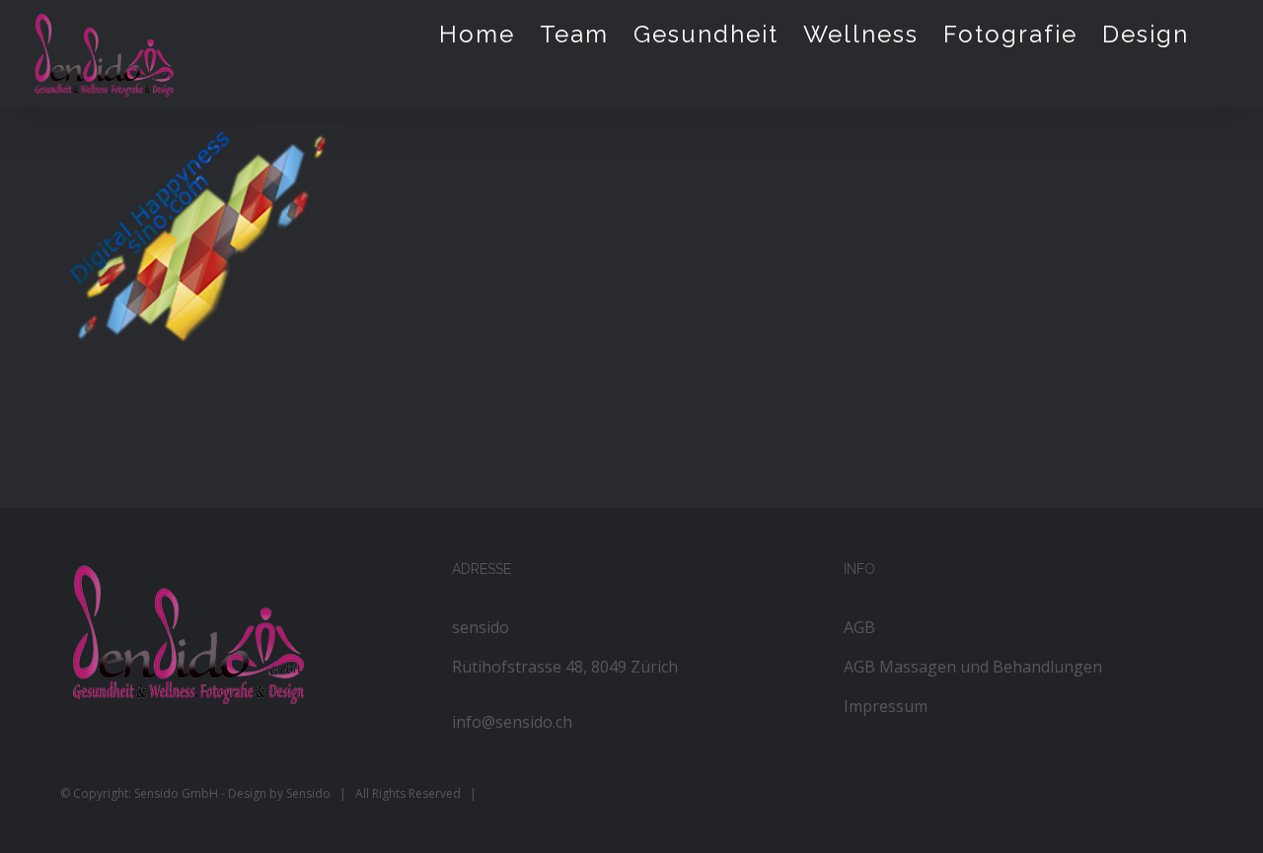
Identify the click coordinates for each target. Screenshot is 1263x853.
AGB (859, 627)
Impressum (886, 706)
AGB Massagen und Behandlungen (973, 666)
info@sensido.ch (512, 722)
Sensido (308, 793)
